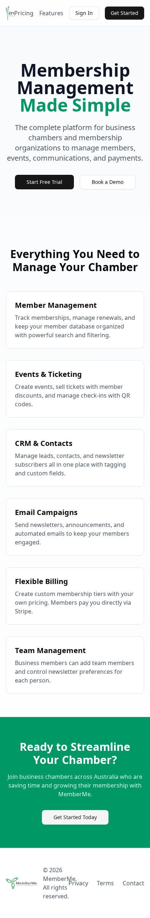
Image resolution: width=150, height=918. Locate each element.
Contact (133, 883)
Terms (105, 883)
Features (51, 13)
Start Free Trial (44, 181)
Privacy (78, 883)
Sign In (84, 12)
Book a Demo (107, 181)
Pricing (23, 13)
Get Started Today (75, 817)
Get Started (124, 12)
